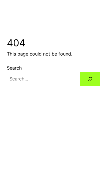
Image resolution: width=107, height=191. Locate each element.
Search (14, 68)
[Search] (90, 79)
